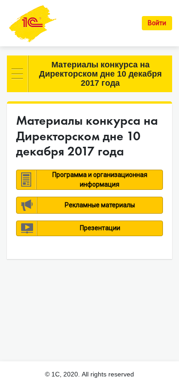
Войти (157, 23)
